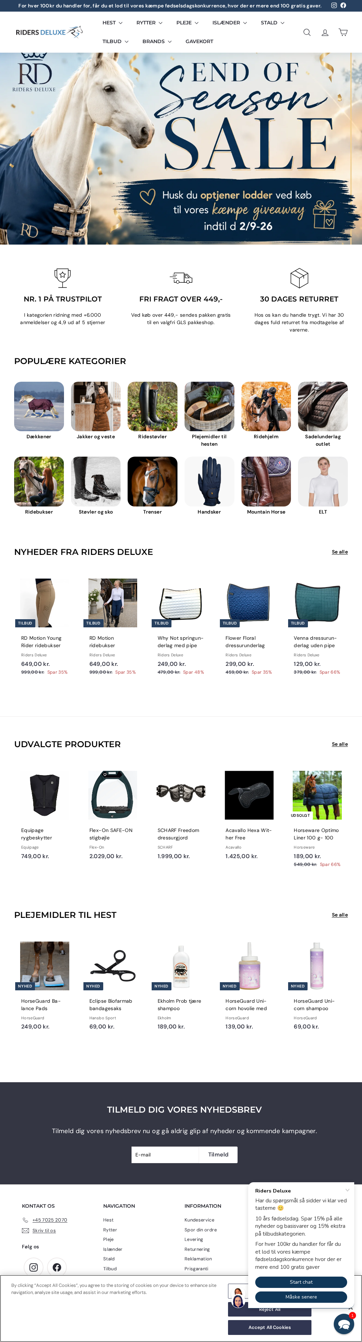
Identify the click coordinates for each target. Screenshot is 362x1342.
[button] (344, 1324)
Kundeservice (199, 1220)
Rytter (146, 22)
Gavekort (199, 41)
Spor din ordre (201, 1230)
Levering (194, 1239)
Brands (154, 41)
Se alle (340, 552)
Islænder (226, 22)
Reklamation (198, 1259)
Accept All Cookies (270, 1327)
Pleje (184, 22)
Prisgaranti (197, 1269)
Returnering (197, 1249)
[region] (181, 1308)
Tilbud (113, 41)
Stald (270, 22)
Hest (110, 22)
